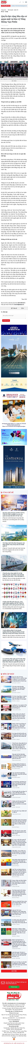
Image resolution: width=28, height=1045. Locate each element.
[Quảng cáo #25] (14, 330)
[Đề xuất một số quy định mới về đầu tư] (6, 813)
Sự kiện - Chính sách (16, 807)
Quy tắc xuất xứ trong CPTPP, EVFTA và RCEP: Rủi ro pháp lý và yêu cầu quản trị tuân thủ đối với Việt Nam (13, 514)
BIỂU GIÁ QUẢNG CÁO (19, 1043)
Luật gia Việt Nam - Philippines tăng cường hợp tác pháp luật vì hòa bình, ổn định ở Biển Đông (19, 912)
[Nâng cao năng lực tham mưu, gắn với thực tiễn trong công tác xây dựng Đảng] (6, 904)
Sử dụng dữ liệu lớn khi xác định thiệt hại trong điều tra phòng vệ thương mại (19, 765)
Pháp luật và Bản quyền (15, 1023)
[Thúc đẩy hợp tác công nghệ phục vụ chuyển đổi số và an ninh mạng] (6, 833)
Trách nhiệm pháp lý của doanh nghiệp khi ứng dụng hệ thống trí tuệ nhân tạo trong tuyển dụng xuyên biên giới (14, 632)
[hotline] (20, 2)
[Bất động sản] (14, 467)
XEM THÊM (14, 971)
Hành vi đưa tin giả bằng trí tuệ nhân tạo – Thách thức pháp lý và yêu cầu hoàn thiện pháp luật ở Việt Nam (19, 726)
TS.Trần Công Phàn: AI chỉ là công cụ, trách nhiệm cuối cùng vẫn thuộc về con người (19, 698)
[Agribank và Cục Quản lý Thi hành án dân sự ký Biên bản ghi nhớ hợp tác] (6, 707)
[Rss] (14, 1039)
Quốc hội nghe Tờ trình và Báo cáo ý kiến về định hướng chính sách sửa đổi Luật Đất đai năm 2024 (19, 954)
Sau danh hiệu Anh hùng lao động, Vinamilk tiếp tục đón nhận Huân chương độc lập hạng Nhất (19, 784)
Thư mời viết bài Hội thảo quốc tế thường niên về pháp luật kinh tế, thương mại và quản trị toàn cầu (19, 756)
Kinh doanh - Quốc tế (16, 682)
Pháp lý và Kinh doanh (16, 709)
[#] (14, 437)
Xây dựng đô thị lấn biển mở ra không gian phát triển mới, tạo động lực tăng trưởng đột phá (19, 735)
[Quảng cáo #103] (14, 356)
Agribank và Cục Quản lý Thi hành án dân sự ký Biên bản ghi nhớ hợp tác (19, 706)
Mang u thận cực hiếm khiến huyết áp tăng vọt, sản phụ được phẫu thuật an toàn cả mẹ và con (19, 882)
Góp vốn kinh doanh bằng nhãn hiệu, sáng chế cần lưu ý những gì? (19, 774)
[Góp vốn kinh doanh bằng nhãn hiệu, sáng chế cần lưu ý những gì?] (6, 775)
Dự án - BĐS (14, 855)
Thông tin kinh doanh (16, 797)
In (23, 308)
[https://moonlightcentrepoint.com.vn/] (14, 384)
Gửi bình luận (6, 320)
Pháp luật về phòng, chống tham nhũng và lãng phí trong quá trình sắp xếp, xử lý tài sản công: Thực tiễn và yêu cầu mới (19, 931)
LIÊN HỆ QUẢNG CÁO (8, 1043)
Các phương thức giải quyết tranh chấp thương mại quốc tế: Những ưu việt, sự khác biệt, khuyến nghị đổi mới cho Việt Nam (14, 660)
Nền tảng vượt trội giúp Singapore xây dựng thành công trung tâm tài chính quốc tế (14, 544)
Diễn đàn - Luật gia (15, 700)
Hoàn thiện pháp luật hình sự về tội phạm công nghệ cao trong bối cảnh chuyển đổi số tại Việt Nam (19, 861)
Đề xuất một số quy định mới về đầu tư (19, 811)
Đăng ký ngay (14, 986)
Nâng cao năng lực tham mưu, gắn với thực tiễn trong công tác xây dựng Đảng (19, 903)
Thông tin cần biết (15, 787)
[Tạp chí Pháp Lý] (4, 2)
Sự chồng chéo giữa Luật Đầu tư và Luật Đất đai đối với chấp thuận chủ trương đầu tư (19, 921)
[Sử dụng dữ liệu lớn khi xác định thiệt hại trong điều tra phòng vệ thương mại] (6, 766)
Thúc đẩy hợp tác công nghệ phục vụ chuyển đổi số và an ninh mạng (19, 832)
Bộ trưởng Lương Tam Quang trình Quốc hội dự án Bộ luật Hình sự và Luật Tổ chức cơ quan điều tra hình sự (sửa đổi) (19, 822)
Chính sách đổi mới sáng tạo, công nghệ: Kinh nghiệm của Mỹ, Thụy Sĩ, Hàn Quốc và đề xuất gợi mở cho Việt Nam (13, 603)
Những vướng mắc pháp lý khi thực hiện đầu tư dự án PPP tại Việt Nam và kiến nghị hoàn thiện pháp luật (18, 716)
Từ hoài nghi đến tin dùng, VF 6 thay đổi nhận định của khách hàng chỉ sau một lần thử (19, 793)
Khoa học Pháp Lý (15, 827)
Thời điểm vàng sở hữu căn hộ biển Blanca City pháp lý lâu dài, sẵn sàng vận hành (19, 852)
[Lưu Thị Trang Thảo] (14, 410)
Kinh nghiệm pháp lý (16, 768)
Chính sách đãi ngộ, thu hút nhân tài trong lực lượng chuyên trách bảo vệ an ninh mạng (19, 803)
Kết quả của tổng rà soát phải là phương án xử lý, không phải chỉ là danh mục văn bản (19, 963)
